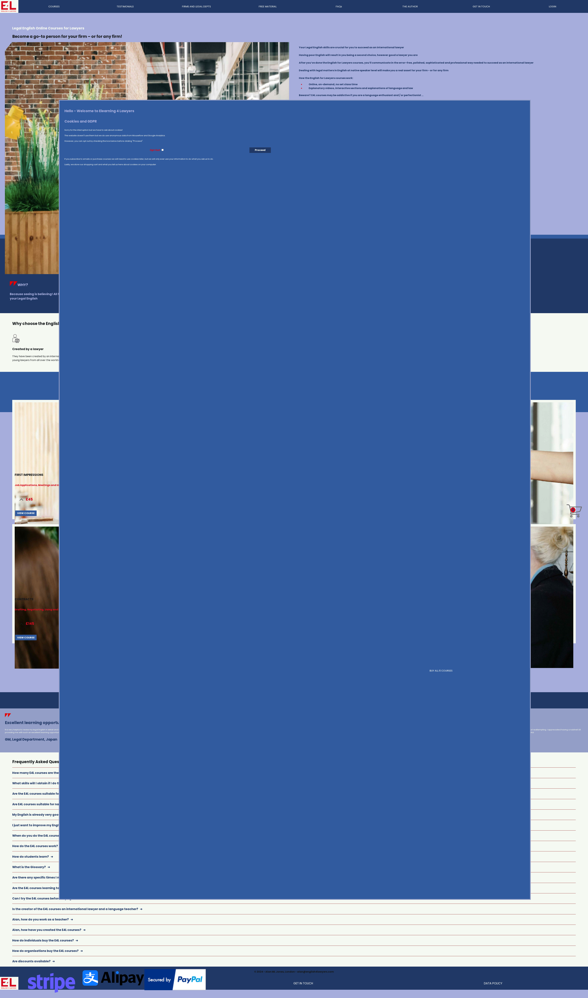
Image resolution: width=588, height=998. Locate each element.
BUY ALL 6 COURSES (441, 670)
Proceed (260, 150)
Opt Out (155, 150)
